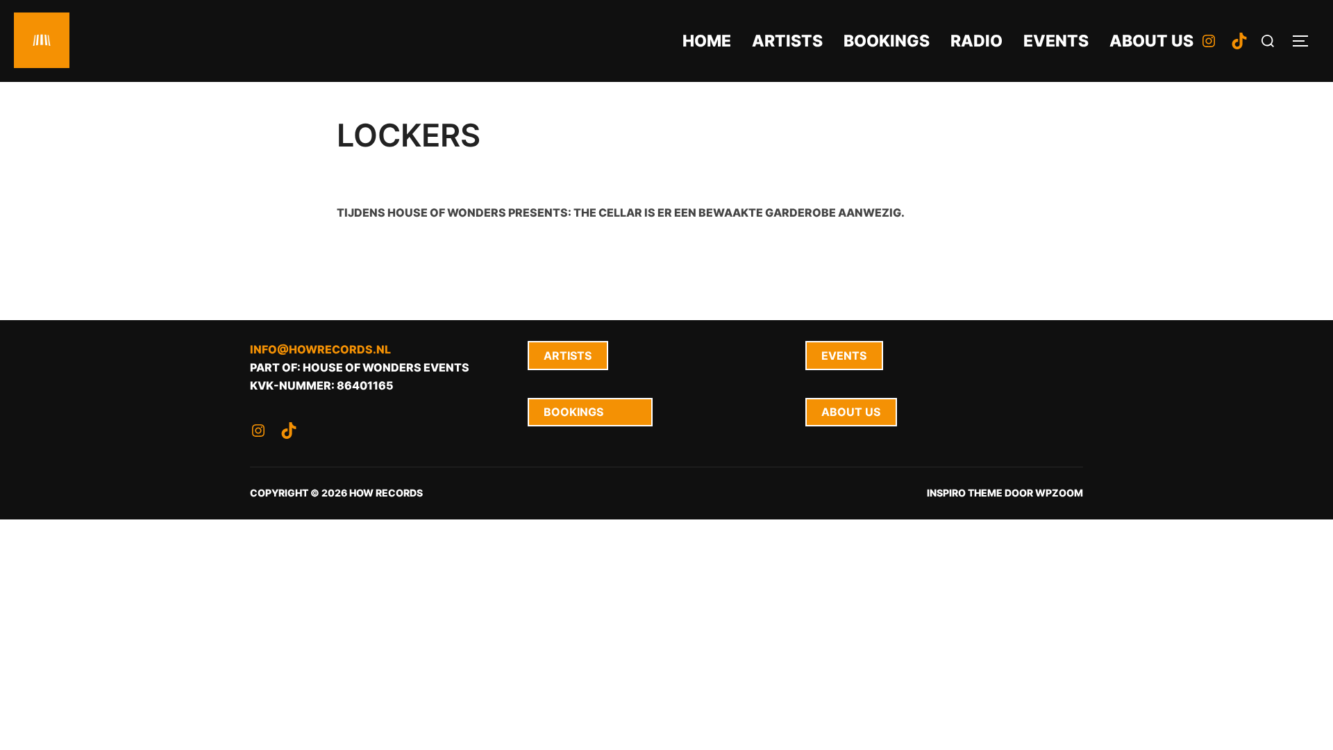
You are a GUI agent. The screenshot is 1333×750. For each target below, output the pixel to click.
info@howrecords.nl (320, 349)
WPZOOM (1059, 493)
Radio (976, 41)
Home (706, 41)
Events (1056, 41)
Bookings (887, 41)
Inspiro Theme (965, 493)
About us (1151, 41)
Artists (787, 41)
